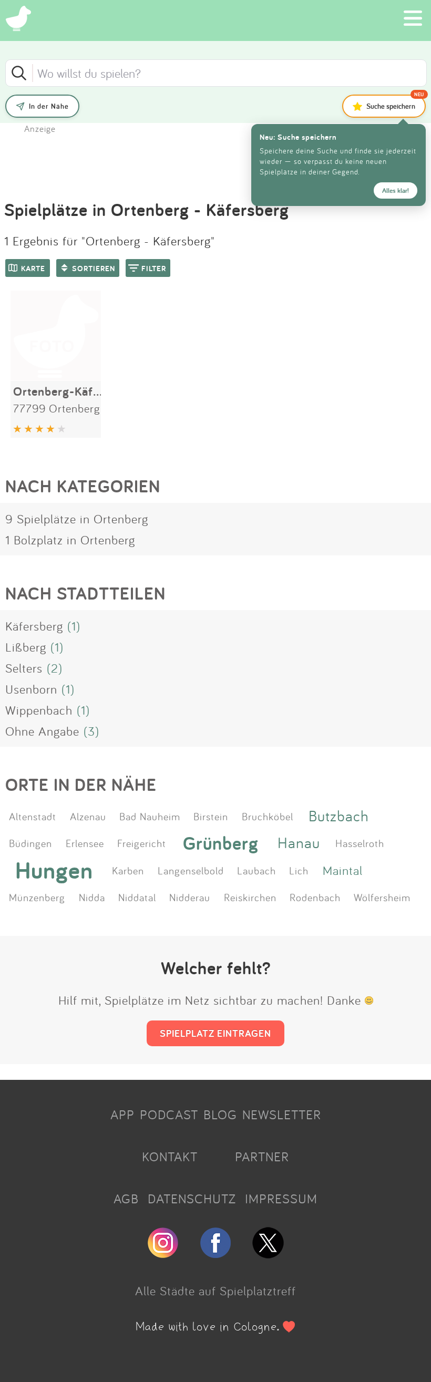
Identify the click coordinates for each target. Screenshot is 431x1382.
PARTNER (262, 1156)
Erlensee (85, 843)
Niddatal (137, 897)
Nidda (92, 897)
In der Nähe (49, 106)
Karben (128, 870)
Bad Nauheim (149, 816)
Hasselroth (359, 843)
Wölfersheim (382, 897)
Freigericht (141, 843)
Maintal (343, 870)
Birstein (210, 816)
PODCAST (169, 1114)
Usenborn (31, 689)
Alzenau (88, 816)
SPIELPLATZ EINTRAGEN (215, 1033)
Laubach (256, 870)
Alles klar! (395, 190)
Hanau (299, 842)
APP (122, 1114)
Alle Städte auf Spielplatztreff (215, 1290)
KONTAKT (170, 1156)
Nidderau (189, 897)
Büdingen (30, 843)
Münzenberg (37, 897)
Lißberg (25, 647)
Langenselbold (191, 870)
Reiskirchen (250, 897)
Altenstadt (32, 816)
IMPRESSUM (281, 1198)
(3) (91, 731)
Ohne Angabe (42, 731)
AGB (126, 1198)
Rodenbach (315, 897)
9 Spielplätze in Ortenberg (76, 519)
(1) (73, 626)
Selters (24, 668)
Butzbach (339, 816)
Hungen (54, 870)
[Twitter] (268, 1254)
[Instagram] (163, 1254)
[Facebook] (215, 1254)
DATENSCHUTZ (192, 1198)
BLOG (220, 1114)
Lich (299, 870)
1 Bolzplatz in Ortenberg (70, 540)
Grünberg (221, 842)
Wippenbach (39, 710)
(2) (55, 668)
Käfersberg (34, 626)
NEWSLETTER (281, 1114)
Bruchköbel (267, 816)
